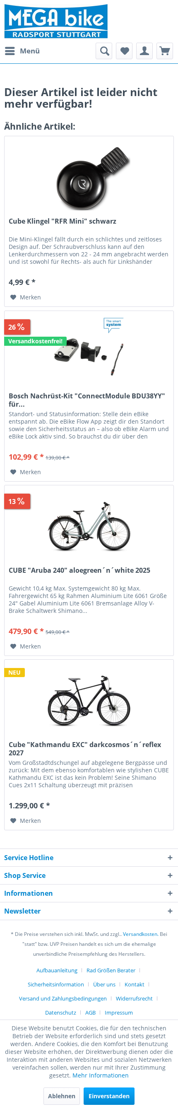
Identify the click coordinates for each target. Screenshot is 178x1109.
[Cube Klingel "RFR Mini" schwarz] (89, 177)
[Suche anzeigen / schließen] (104, 51)
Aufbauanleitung (56, 970)
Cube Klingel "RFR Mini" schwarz (62, 221)
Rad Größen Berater (111, 970)
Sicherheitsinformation (56, 984)
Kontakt (134, 984)
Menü (30, 50)
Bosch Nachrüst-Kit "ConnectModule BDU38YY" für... (87, 400)
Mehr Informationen (100, 1075)
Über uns (104, 984)
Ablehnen (61, 1096)
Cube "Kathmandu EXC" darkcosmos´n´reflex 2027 (85, 748)
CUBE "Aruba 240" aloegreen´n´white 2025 (79, 570)
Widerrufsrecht (134, 998)
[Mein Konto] (144, 51)
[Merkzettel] (124, 51)
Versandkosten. (141, 934)
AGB (90, 1012)
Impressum (119, 1012)
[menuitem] (22, 51)
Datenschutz (60, 1012)
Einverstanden (109, 1096)
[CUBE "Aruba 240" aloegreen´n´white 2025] (89, 526)
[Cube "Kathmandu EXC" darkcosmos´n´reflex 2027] (89, 701)
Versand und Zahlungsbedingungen (63, 998)
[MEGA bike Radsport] (89, 21)
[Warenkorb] (164, 51)
